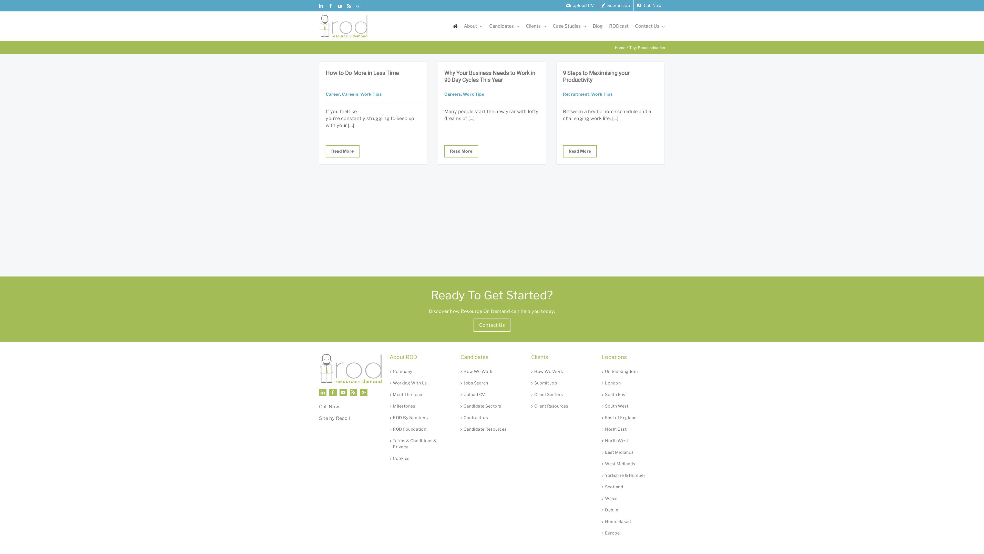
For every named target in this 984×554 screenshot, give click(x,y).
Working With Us (410, 383)
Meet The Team (408, 394)
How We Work (478, 371)
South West (616, 406)
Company (402, 371)
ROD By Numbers (410, 417)
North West (616, 440)
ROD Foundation (409, 429)
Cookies (401, 458)
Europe (612, 533)
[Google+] (363, 392)
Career (333, 94)
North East (616, 429)
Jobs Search (476, 383)
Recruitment (576, 94)
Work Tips (371, 94)
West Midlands (620, 463)
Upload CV (474, 394)
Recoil (343, 418)
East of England (621, 417)
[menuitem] (579, 5)
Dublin (611, 510)
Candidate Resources (485, 429)
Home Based (618, 521)
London (613, 383)
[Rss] (353, 392)
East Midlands (619, 452)
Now (334, 406)
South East (616, 394)
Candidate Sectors (482, 406)
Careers (350, 94)
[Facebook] (333, 392)
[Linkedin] (322, 392)
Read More (342, 151)
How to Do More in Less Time (362, 73)
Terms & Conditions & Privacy (414, 443)
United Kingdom (621, 371)
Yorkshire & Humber (625, 475)
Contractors (476, 417)
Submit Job (545, 383)
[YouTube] (343, 392)
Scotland (614, 486)
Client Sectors (548, 394)
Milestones (404, 406)
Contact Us (492, 325)
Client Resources (551, 406)
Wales (611, 498)
